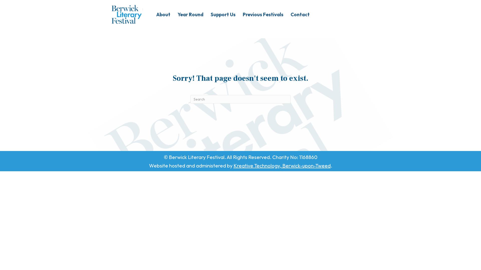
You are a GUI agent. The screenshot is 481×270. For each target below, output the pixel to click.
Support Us (223, 15)
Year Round (190, 15)
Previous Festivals (263, 15)
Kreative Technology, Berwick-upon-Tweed (282, 165)
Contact (300, 15)
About (163, 15)
